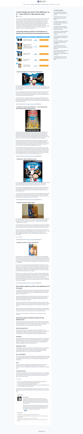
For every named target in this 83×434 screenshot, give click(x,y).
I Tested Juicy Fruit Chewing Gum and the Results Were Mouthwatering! (28, 414)
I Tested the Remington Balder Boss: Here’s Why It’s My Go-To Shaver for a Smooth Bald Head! (61, 23)
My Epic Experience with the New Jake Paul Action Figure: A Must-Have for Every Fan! (61, 37)
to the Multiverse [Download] (34, 71)
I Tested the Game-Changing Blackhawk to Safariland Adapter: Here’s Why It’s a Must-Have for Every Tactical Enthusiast (32, 416)
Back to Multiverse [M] (30, 159)
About (28, 4)
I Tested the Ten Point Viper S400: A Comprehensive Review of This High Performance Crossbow (60, 28)
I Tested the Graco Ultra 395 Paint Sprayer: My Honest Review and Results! (60, 18)
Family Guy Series (22, 242)
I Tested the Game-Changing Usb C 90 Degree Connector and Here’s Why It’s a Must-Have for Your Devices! (32, 420)
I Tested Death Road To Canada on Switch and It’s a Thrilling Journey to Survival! (60, 13)
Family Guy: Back (21, 107)
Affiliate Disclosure (45, 4)
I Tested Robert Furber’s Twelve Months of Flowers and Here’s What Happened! (60, 47)
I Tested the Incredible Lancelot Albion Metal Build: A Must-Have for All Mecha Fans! (61, 42)
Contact (57, 4)
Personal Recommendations (35, 4)
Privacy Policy (53, 4)
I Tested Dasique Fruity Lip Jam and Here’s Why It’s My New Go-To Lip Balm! (60, 58)
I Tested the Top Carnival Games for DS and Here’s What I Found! (27, 418)
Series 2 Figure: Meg (29, 202)
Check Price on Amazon (44, 46)
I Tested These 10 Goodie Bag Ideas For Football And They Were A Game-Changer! (61, 32)
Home (25, 4)
